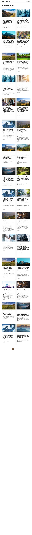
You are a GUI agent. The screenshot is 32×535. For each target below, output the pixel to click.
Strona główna (28, 1)
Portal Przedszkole (6, 1)
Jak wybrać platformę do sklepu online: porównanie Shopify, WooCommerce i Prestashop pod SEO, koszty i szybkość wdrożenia (8, 269)
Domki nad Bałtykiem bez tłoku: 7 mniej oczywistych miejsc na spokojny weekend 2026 (8, 244)
